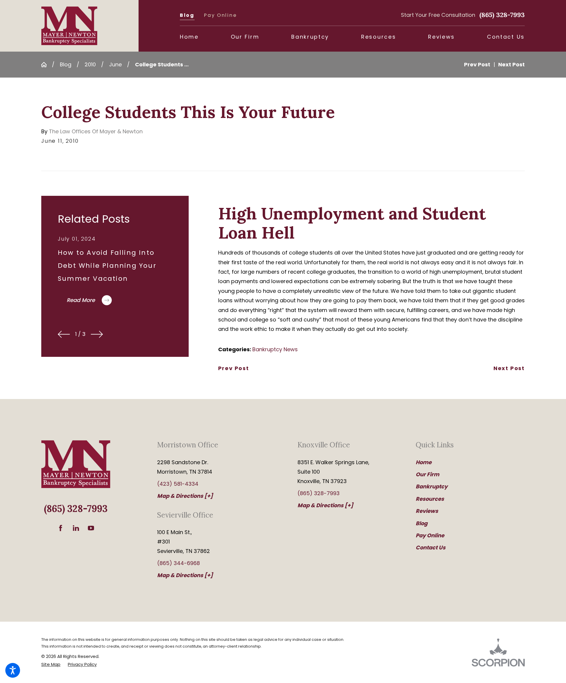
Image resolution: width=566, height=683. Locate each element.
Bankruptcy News (275, 349)
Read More (81, 300)
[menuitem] (189, 36)
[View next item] (97, 334)
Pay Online (220, 15)
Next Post (509, 368)
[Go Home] (46, 64)
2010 (90, 64)
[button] (12, 670)
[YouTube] (91, 528)
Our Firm (427, 474)
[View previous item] (64, 334)
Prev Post (233, 368)
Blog (187, 15)
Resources (430, 499)
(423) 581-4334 (177, 483)
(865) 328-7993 (502, 15)
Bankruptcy (431, 486)
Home (424, 462)
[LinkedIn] (76, 528)
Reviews (427, 511)
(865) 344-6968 (178, 563)
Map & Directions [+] (185, 496)
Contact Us (430, 547)
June (115, 64)
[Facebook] (60, 528)
